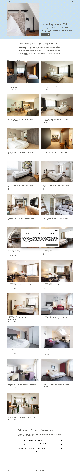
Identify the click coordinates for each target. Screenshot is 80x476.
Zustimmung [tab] (27, 233)
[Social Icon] (36, 470)
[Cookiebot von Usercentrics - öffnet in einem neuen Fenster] (54, 230)
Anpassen (39, 244)
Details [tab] (40, 233)
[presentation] (40, 440)
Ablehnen (28, 244)
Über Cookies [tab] (52, 233)
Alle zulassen (52, 244)
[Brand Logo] (8, 1)
